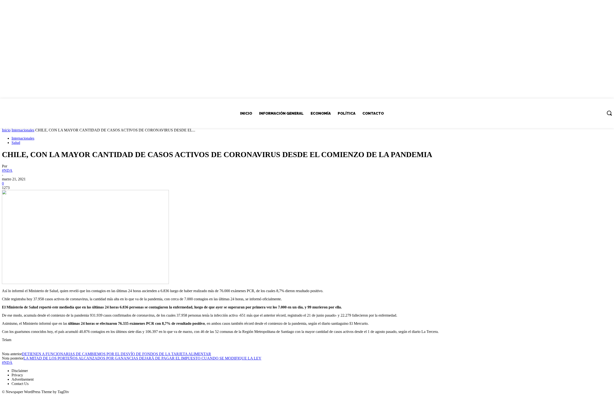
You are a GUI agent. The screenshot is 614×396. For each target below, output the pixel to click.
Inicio (6, 130)
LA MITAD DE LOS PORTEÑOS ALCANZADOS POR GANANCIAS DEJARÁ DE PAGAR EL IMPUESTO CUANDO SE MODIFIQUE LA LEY (142, 358)
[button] (609, 113)
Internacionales (23, 130)
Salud (16, 143)
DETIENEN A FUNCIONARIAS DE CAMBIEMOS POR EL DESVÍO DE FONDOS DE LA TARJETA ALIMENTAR (116, 354)
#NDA (7, 170)
